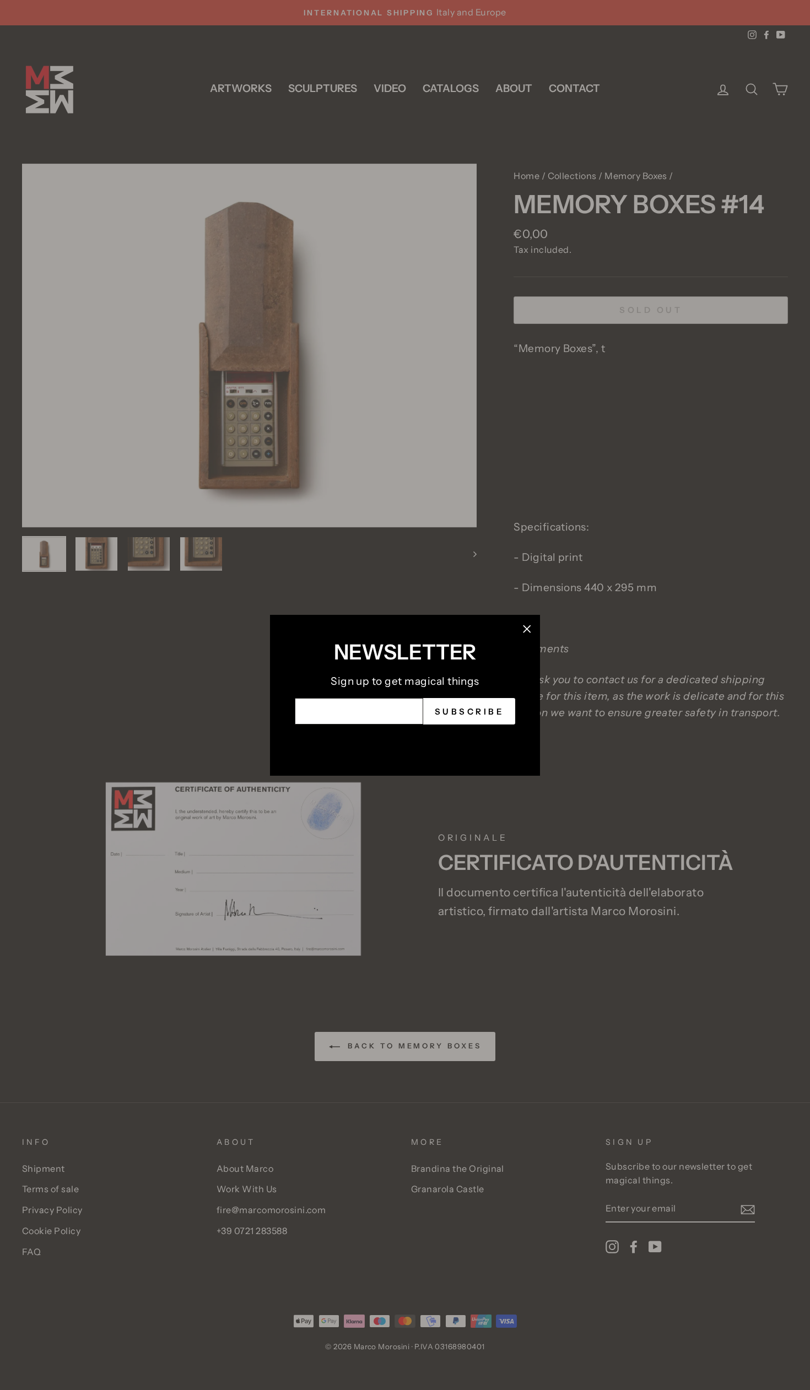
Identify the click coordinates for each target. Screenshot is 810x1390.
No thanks (405, 741)
